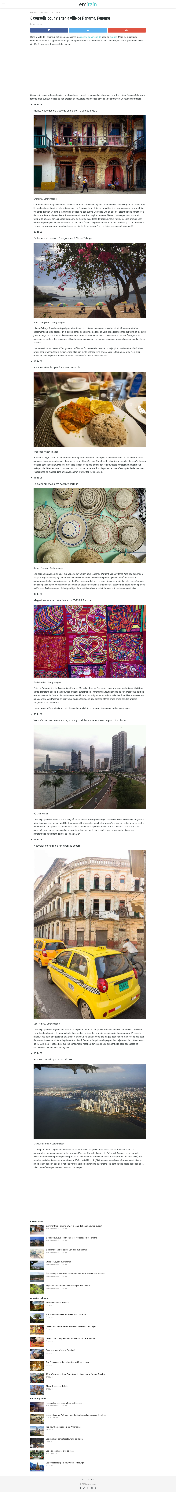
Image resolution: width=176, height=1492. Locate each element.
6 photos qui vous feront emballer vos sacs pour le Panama (71, 1238)
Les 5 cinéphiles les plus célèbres (60, 1451)
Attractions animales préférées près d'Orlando (66, 1314)
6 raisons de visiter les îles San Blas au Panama (66, 1250)
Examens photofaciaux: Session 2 (60, 1350)
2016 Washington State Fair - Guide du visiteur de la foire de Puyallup (75, 1374)
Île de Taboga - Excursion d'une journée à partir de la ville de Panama (75, 1274)
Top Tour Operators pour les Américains (63, 1427)
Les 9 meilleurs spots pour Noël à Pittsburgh (65, 1463)
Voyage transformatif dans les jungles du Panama (68, 1286)
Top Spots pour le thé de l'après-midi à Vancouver (67, 1362)
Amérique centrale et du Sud (40, 12)
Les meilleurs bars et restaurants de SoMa (64, 1439)
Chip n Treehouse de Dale (57, 1386)
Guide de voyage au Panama (58, 1262)
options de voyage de (90, 37)
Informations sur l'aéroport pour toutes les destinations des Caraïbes (76, 1415)
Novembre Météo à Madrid (57, 1302)
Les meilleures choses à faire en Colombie (64, 1403)
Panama (57, 12)
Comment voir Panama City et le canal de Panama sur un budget (74, 1226)
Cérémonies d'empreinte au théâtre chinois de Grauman (70, 1338)
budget (113, 37)
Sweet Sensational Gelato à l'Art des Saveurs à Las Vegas (71, 1326)
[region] (88, 70)
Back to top (88, 1479)
